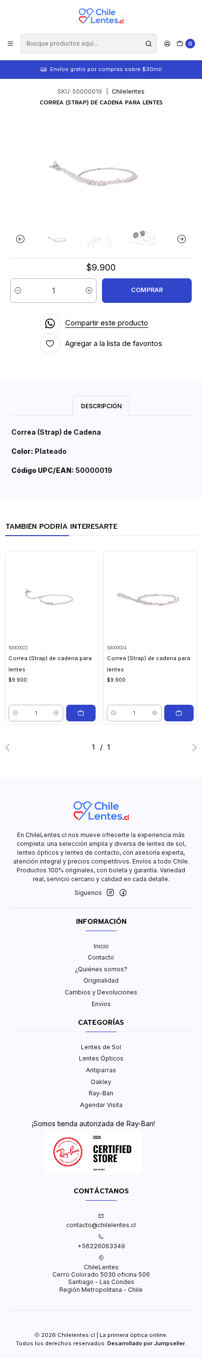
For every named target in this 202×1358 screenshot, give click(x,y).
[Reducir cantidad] (18, 290)
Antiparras (101, 1070)
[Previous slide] (22, 239)
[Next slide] (179, 239)
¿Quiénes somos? (101, 969)
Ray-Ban (101, 1093)
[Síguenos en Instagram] (110, 893)
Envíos (101, 1004)
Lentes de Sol (101, 1047)
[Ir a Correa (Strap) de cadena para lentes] (52, 597)
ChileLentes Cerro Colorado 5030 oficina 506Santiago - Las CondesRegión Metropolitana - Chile (101, 1278)
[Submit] (148, 43)
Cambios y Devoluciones (101, 992)
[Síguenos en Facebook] (123, 893)
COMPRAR (147, 290)
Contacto (101, 957)
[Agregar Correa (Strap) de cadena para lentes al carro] (81, 713)
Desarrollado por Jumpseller (146, 1343)
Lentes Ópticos (101, 1058)
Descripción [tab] (101, 406)
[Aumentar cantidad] (89, 290)
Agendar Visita (101, 1105)
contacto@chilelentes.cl (101, 1225)
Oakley (101, 1082)
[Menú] (10, 43)
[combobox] (88, 43)
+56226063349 (101, 1246)
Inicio (101, 946)
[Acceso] (167, 43)
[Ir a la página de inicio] (101, 16)
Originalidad (101, 980)
